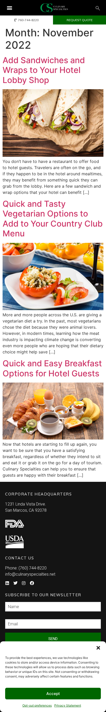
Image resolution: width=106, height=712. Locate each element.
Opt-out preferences (37, 705)
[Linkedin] (7, 583)
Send (53, 638)
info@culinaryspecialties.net (30, 574)
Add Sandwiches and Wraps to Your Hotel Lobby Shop (44, 70)
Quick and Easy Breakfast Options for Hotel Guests (52, 368)
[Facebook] (32, 583)
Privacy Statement (67, 705)
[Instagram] (24, 583)
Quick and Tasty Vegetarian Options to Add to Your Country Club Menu (53, 218)
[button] (98, 647)
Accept (53, 693)
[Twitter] (15, 583)
